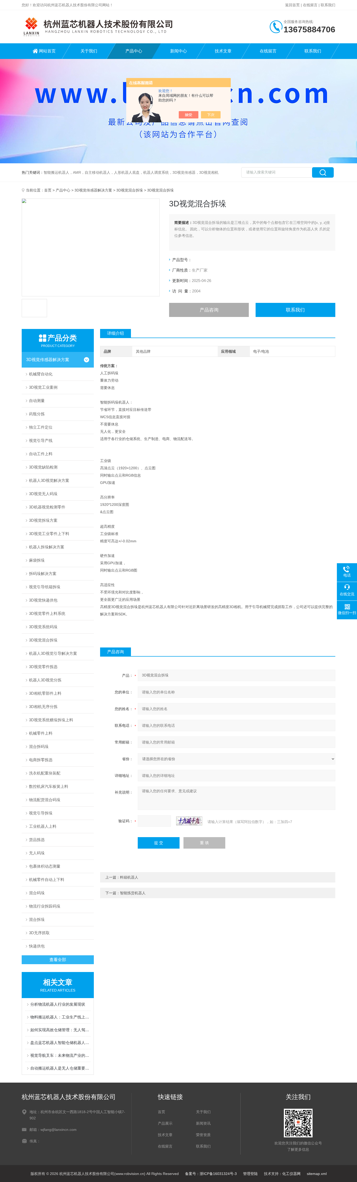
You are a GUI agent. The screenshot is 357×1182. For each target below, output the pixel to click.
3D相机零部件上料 (45, 693)
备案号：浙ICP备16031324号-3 (211, 1174)
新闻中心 (178, 51)
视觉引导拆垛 (41, 813)
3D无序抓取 (39, 933)
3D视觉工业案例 (43, 387)
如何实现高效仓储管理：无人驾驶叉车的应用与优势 (60, 1030)
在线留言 (310, 5)
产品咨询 (209, 310)
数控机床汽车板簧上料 (48, 786)
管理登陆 (250, 1174)
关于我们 (88, 51)
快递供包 (37, 946)
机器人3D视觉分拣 (45, 680)
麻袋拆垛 (37, 560)
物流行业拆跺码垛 (44, 906)
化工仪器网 (291, 1174)
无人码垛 (37, 853)
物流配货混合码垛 (44, 799)
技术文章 (223, 51)
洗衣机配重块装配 (44, 773)
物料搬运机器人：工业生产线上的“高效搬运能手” (60, 1017)
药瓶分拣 (37, 414)
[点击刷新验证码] (189, 821)
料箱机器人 (129, 877)
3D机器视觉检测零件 (47, 507)
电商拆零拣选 (41, 760)
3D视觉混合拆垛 (129, 190)
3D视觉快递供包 (43, 600)
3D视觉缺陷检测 (43, 467)
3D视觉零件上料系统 (47, 613)
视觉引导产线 (41, 440)
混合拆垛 (37, 919)
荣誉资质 (203, 1135)
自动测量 (37, 400)
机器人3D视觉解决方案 (49, 480)
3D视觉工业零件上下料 (49, 533)
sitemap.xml (317, 1174)
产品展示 (165, 1123)
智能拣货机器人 (133, 893)
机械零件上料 (41, 733)
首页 (47, 190)
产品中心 (133, 51)
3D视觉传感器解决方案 (93, 190)
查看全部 (57, 959)
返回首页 (292, 5)
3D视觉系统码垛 (43, 627)
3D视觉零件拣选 (43, 666)
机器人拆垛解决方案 (46, 547)
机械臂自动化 (41, 374)
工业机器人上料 (42, 826)
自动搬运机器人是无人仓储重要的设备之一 (60, 1068)
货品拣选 (37, 839)
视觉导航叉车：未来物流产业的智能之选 (60, 1055)
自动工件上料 (41, 454)
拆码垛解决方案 (42, 573)
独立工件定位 (41, 427)
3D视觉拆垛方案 (43, 520)
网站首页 (47, 51)
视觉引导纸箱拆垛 (44, 587)
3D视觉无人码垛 (43, 493)
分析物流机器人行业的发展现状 (57, 1004)
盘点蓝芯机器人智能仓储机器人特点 (60, 1042)
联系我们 (328, 5)
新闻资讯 (203, 1123)
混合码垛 (37, 893)
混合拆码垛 (39, 746)
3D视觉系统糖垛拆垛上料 (51, 720)
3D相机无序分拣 (43, 706)
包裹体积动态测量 (44, 866)
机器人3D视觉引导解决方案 (53, 653)
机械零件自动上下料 (46, 879)
